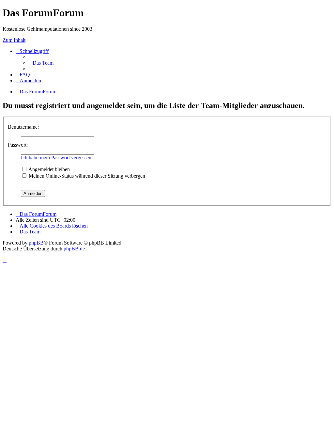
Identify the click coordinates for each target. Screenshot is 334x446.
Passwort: (18, 145)
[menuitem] (41, 63)
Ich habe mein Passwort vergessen (56, 157)
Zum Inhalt (14, 40)
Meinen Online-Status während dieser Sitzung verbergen (86, 176)
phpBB (36, 243)
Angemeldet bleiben (48, 169)
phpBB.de (74, 248)
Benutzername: (23, 127)
